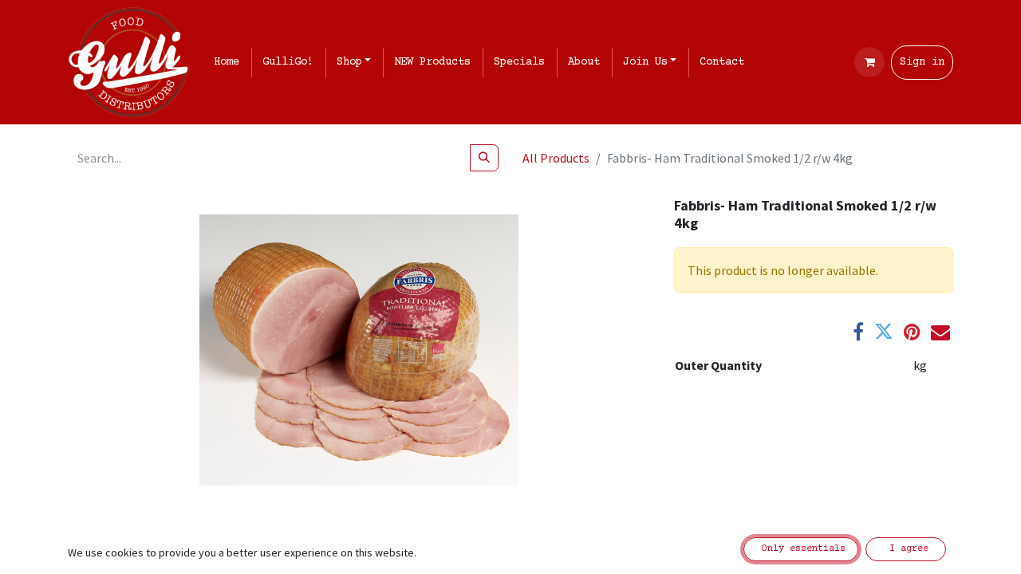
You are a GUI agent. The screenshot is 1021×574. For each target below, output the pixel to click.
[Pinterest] (912, 331)
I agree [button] (906, 549)
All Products (555, 158)
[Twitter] (883, 331)
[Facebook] (858, 331)
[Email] (940, 331)
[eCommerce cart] (869, 62)
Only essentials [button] (801, 549)
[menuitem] (229, 62)
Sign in (922, 62)
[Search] (484, 157)
